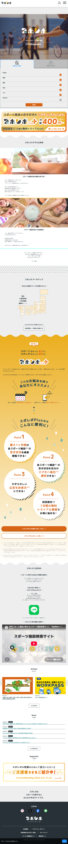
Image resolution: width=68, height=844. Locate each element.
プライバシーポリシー (38, 829)
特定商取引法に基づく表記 (28, 832)
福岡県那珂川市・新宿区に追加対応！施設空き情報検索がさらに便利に (17, 728)
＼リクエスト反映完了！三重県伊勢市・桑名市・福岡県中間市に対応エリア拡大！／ (19, 737)
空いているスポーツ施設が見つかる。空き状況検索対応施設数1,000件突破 (17, 733)
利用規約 (25, 829)
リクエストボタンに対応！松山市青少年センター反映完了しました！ (16, 742)
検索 (34, 104)
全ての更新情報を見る (34, 748)
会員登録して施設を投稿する (34, 328)
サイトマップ (43, 832)
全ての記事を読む (34, 705)
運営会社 (41, 836)
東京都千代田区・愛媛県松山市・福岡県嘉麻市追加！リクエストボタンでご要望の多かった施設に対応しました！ (25, 723)
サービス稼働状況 (27, 836)
